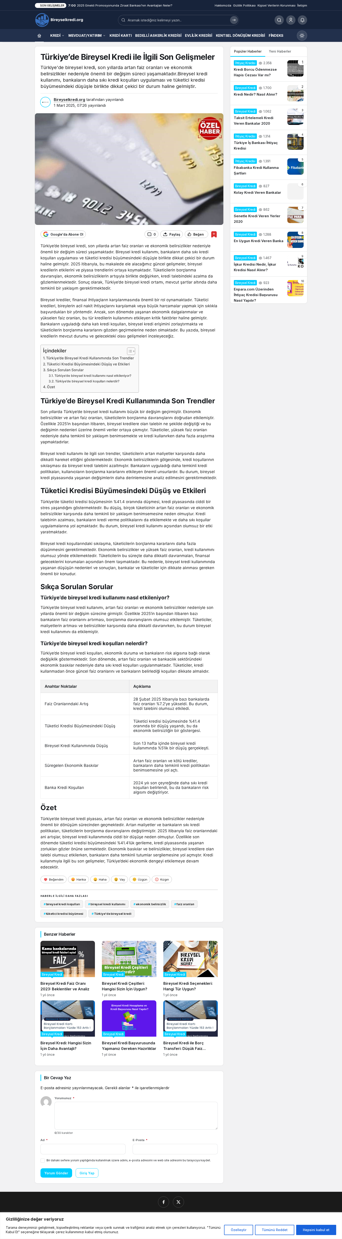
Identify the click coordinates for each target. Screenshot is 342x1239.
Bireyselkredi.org (69, 99)
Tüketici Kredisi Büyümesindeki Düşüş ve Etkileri (88, 364)
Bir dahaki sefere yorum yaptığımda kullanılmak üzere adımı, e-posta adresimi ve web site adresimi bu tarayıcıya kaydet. (129, 1160)
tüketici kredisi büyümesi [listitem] (64, 913)
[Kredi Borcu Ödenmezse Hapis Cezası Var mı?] (268, 69)
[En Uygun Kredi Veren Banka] (268, 239)
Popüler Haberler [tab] (248, 51)
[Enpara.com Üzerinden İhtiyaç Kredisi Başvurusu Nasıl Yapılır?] (268, 290)
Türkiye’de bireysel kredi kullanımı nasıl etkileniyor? (92, 375)
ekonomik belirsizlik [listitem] (150, 904)
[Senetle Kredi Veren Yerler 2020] (268, 215)
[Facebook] (163, 1202)
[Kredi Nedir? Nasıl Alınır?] (268, 93)
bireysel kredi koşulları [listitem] (62, 904)
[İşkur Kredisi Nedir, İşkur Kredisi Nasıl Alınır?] (268, 264)
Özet (51, 387)
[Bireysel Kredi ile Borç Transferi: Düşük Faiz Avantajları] (190, 1028)
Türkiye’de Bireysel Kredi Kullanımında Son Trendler (90, 358)
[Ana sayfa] (39, 35)
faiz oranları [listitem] (184, 904)
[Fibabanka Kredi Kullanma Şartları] (268, 167)
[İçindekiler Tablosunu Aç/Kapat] (129, 351)
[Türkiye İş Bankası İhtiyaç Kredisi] (268, 142)
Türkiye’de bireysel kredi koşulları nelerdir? (87, 381)
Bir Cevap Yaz (57, 1077)
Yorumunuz (64, 1098)
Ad (44, 1140)
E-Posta (140, 1140)
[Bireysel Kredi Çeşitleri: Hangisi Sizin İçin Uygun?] (129, 969)
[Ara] (279, 20)
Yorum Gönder (56, 1173)
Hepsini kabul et (316, 1230)
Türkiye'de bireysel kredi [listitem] (111, 913)
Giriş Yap (87, 1173)
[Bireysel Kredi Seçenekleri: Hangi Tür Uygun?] (190, 969)
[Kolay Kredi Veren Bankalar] (268, 191)
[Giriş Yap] (290, 20)
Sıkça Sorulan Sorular (65, 370)
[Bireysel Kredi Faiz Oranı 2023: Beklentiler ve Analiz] (67, 969)
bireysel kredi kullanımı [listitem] (106, 904)
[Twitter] (178, 1202)
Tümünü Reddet (275, 1230)
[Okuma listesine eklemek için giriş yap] (214, 234)
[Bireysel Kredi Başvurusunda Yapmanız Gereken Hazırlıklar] (129, 1028)
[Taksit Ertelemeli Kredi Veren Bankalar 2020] (268, 117)
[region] (171, 1225)
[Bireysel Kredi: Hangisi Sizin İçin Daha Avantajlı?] (67, 1028)
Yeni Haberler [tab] (280, 51)
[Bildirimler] (302, 20)
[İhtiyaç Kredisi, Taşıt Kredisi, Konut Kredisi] (59, 19)
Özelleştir (238, 1230)
